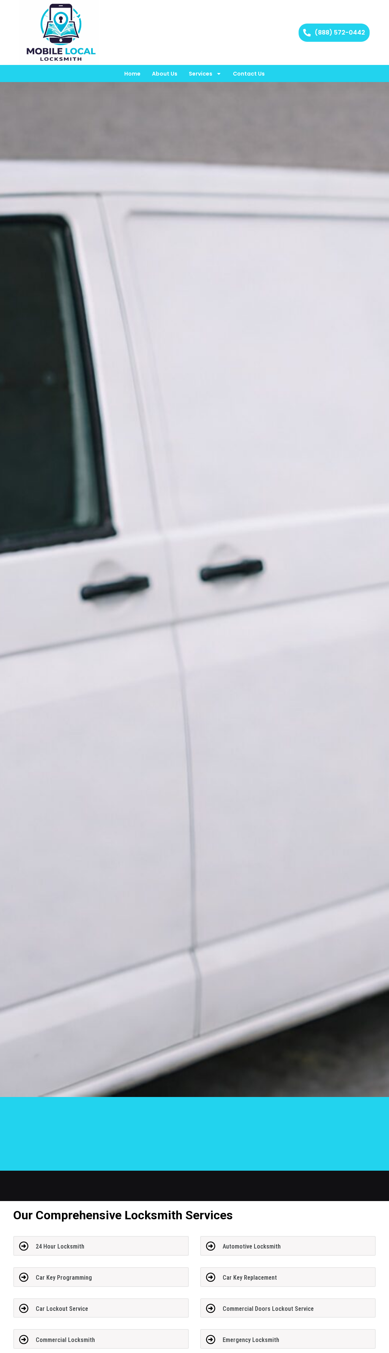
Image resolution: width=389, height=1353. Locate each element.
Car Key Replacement (250, 1277)
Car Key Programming (64, 1277)
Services (200, 73)
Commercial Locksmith (65, 1340)
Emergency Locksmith (251, 1340)
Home (132, 73)
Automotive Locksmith (252, 1246)
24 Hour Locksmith (60, 1246)
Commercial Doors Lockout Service (268, 1308)
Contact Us (249, 73)
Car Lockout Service (62, 1308)
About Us (164, 73)
